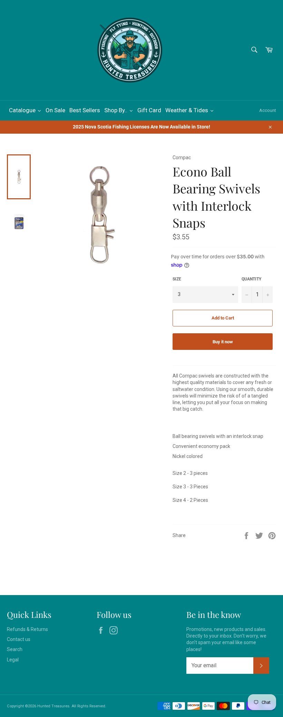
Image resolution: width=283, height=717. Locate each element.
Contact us (18, 639)
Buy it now (223, 341)
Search (14, 649)
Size (177, 279)
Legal (13, 659)
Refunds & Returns (27, 629)
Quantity (251, 279)
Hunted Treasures (53, 706)
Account (267, 110)
